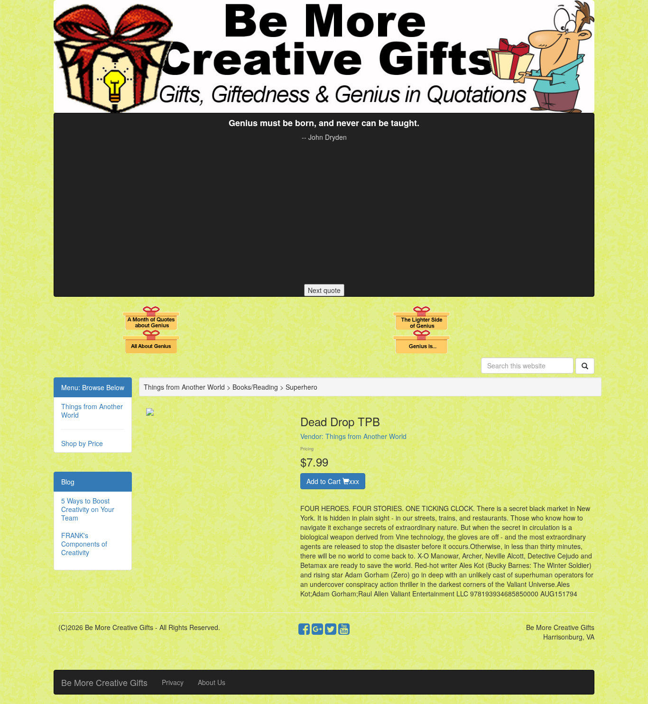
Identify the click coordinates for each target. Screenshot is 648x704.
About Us (211, 682)
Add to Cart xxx (332, 481)
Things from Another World (92, 411)
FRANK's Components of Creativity (84, 543)
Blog (67, 481)
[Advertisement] (324, 212)
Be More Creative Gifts (104, 682)
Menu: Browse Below (92, 387)
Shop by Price (82, 443)
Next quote (324, 290)
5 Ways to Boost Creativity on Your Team (87, 509)
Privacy (173, 682)
